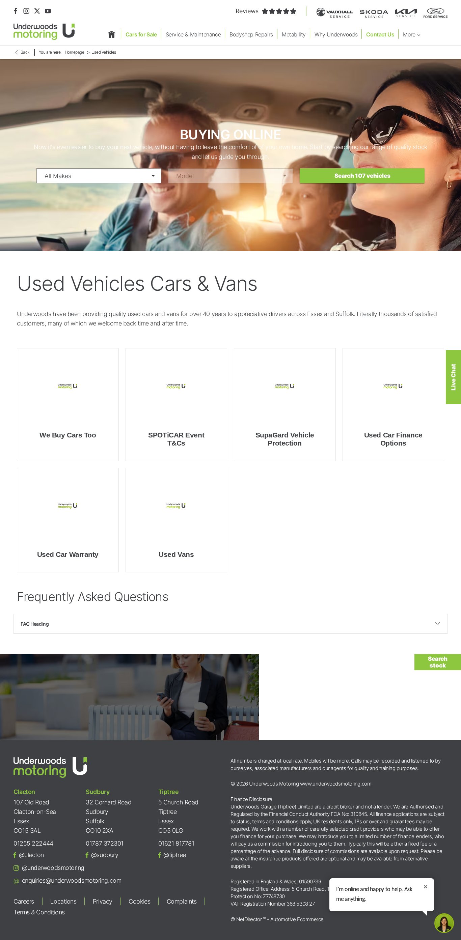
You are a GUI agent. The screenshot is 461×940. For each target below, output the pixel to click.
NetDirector (249, 919)
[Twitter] (37, 11)
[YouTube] (48, 11)
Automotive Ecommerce (297, 919)
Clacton (24, 791)
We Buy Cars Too (67, 435)
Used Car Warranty (68, 554)
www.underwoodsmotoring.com (335, 783)
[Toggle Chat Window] (444, 923)
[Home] (111, 34)
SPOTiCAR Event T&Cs (176, 439)
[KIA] (406, 13)
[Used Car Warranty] (67, 506)
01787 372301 (105, 843)
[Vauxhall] (335, 13)
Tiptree (168, 791)
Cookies (139, 901)
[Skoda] (374, 13)
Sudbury (97, 791)
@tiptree (174, 854)
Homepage (74, 52)
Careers (23, 901)
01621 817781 (176, 843)
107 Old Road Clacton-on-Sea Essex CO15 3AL (34, 816)
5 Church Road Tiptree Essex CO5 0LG (178, 816)
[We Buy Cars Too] (67, 386)
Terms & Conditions (39, 912)
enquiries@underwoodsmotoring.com (71, 880)
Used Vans (176, 554)
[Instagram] (26, 11)
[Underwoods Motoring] (44, 31)
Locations (63, 901)
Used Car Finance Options (393, 439)
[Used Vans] (176, 506)
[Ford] (436, 13)
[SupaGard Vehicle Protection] (284, 386)
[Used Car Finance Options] (393, 386)
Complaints (182, 901)
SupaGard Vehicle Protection (284, 439)
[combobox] (98, 175)
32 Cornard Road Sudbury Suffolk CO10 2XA (108, 816)
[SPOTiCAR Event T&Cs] (176, 386)
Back (25, 52)
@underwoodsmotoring (53, 867)
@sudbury (104, 854)
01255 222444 (33, 843)
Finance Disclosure (251, 799)
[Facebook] (15, 11)
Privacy (102, 901)
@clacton (31, 854)
